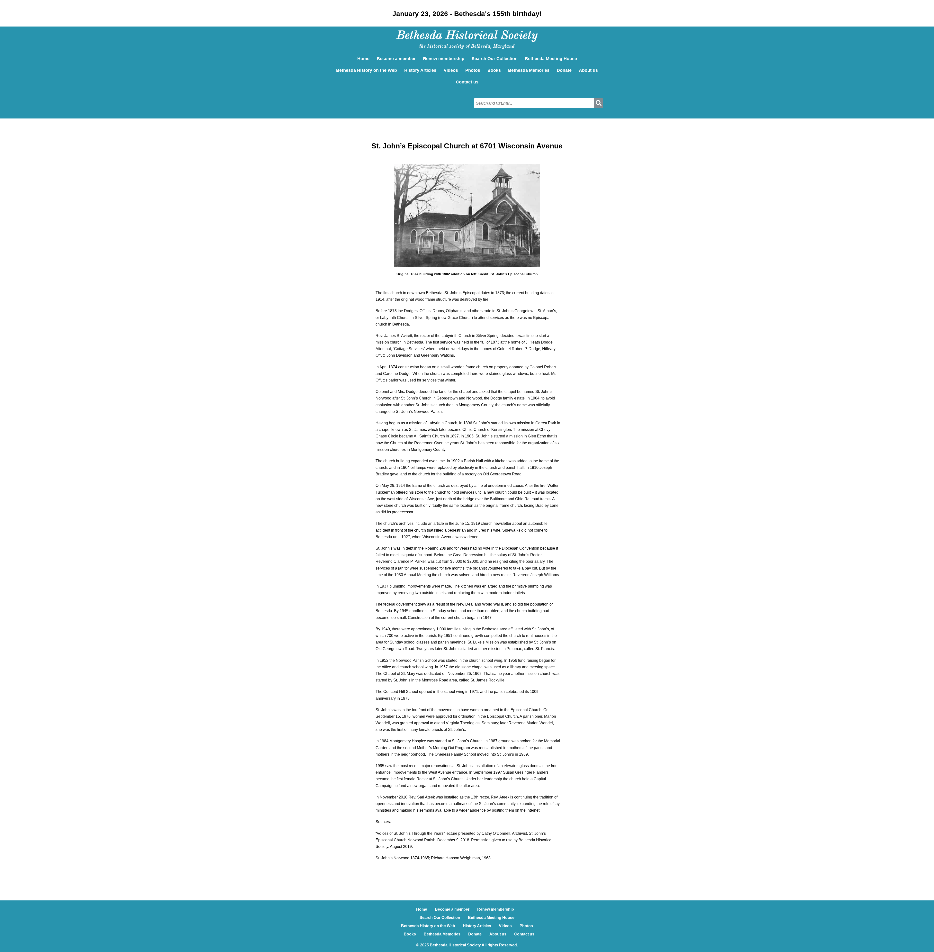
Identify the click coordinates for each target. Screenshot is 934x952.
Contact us (467, 82)
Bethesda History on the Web (366, 70)
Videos (451, 70)
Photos (472, 70)
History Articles (420, 70)
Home (363, 58)
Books (494, 70)
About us (588, 70)
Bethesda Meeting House (551, 58)
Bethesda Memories (528, 70)
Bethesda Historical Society (467, 36)
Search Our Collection (495, 58)
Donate (564, 70)
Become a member (396, 58)
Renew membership (443, 58)
